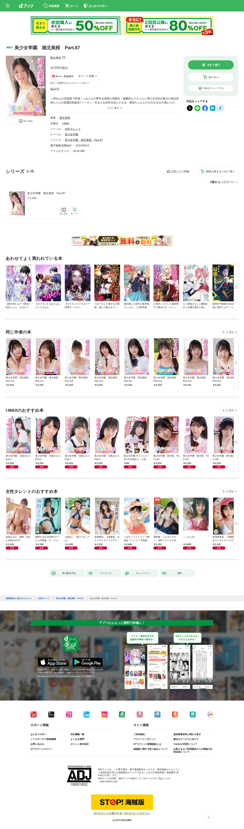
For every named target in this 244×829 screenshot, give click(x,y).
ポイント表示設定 (80, 744)
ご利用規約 (139, 734)
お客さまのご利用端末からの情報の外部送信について (192, 750)
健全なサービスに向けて (186, 739)
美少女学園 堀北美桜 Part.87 (46, 193)
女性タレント (73, 128)
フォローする (64, 58)
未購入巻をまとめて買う (220, 171)
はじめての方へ (38, 734)
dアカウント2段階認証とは (147, 744)
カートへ (213, 77)
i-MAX (65, 123)
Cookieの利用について (185, 744)
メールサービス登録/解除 (43, 739)
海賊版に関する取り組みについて (150, 749)
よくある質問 (77, 739)
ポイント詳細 (86, 75)
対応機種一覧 (77, 734)
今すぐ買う (213, 64)
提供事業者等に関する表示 (187, 734)
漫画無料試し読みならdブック (19, 598)
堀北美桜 (55, 57)
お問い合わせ (37, 744)
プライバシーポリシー (144, 739)
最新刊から (230, 182)
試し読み (28, 121)
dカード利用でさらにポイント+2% (68, 83)
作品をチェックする (213, 88)
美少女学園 (71, 134)
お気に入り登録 (180, 171)
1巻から (215, 182)
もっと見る (228, 332)
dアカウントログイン (41, 749)
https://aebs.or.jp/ (109, 781)
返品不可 (54, 89)
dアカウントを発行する (108, 813)
